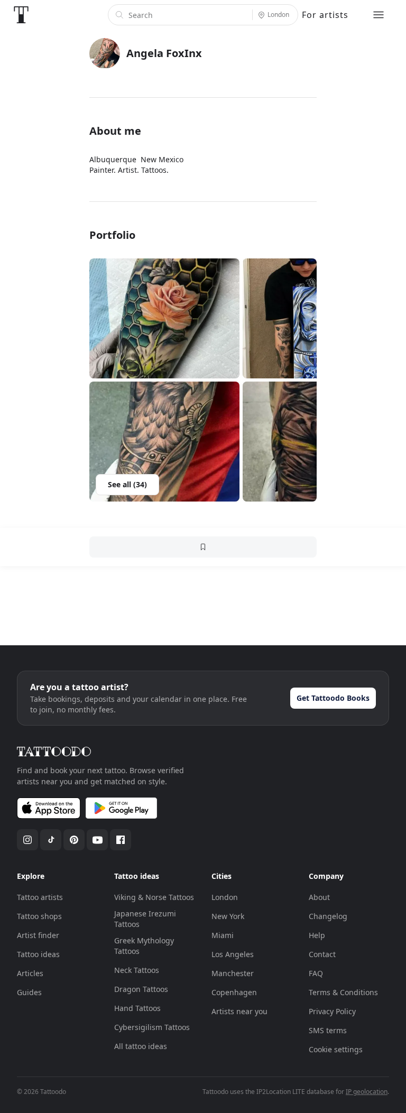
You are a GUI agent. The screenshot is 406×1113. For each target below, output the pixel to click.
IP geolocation (366, 1091)
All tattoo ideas (140, 1046)
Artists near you (239, 1011)
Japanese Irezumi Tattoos (145, 918)
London (224, 897)
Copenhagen (234, 992)
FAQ (316, 973)
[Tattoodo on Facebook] (120, 839)
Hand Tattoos (137, 1008)
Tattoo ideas (38, 954)
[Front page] (21, 15)
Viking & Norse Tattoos (154, 897)
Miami (222, 935)
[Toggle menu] (378, 15)
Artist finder (38, 935)
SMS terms (328, 1030)
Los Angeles (232, 954)
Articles (30, 973)
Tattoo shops (39, 916)
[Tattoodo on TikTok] (50, 839)
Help (317, 935)
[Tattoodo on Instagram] (27, 839)
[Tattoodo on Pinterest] (74, 839)
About (319, 897)
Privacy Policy (332, 1011)
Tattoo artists (40, 897)
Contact (322, 954)
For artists (325, 15)
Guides (29, 992)
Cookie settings (336, 1049)
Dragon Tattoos (141, 989)
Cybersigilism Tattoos (152, 1027)
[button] (164, 318)
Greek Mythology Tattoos (144, 945)
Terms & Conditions (343, 992)
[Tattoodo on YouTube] (97, 839)
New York (227, 916)
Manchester (232, 973)
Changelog (328, 916)
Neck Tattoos (136, 970)
